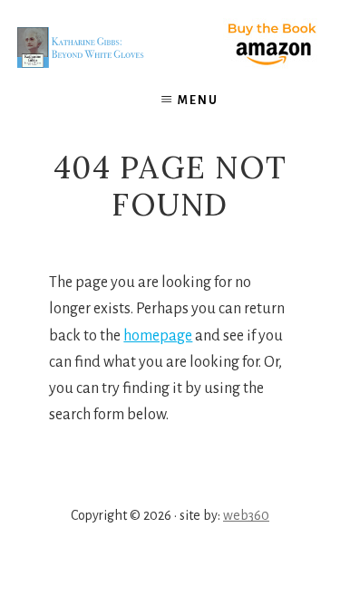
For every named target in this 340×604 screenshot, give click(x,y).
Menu (198, 100)
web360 (246, 515)
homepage (157, 336)
